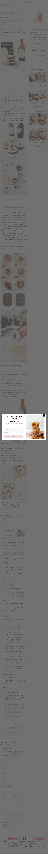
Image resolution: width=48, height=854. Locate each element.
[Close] (44, 415)
